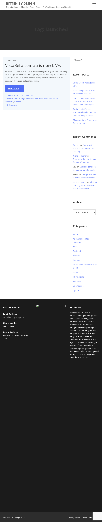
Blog (10, 60)
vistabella (9, 101)
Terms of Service (90, 517)
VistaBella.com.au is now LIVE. (33, 65)
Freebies (76, 255)
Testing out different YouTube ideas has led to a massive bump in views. (84, 112)
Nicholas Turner (28, 95)
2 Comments (12, 105)
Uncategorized (79, 286)
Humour (76, 260)
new (41, 98)
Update (76, 290)
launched (30, 98)
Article (75, 234)
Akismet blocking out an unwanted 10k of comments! (85, 185)
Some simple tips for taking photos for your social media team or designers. (85, 101)
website (17, 101)
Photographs (78, 277)
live (36, 98)
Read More (13, 88)
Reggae (76, 145)
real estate (53, 98)
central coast (12, 98)
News (15, 60)
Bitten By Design (20, 3)
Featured (77, 251)
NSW (46, 98)
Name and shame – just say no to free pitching (85, 148)
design (22, 98)
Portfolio (77, 281)
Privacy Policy (74, 517)
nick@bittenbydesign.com (14, 317)
